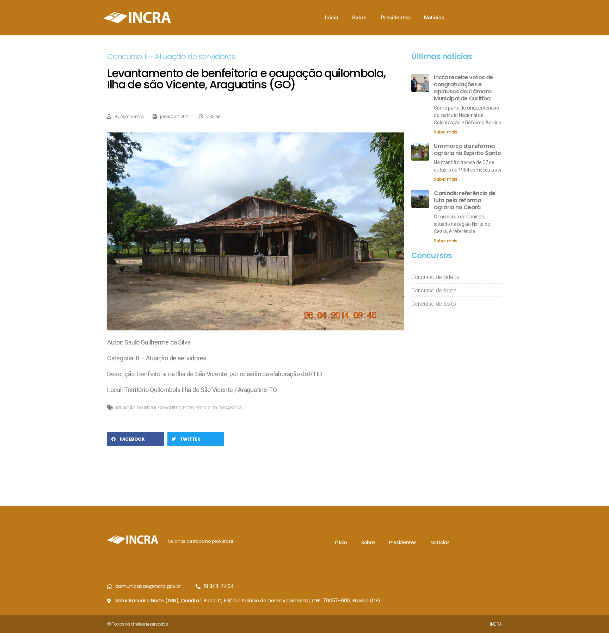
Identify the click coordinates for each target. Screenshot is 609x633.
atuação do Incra (135, 407)
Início (331, 17)
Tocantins (230, 407)
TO (214, 407)
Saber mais (445, 132)
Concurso (124, 56)
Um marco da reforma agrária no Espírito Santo (467, 149)
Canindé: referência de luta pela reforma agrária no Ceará (464, 200)
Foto (188, 407)
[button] (135, 439)
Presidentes (395, 17)
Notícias (434, 17)
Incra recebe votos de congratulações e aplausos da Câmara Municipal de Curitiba (463, 88)
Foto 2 (203, 407)
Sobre (359, 17)
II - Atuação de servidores (189, 56)
